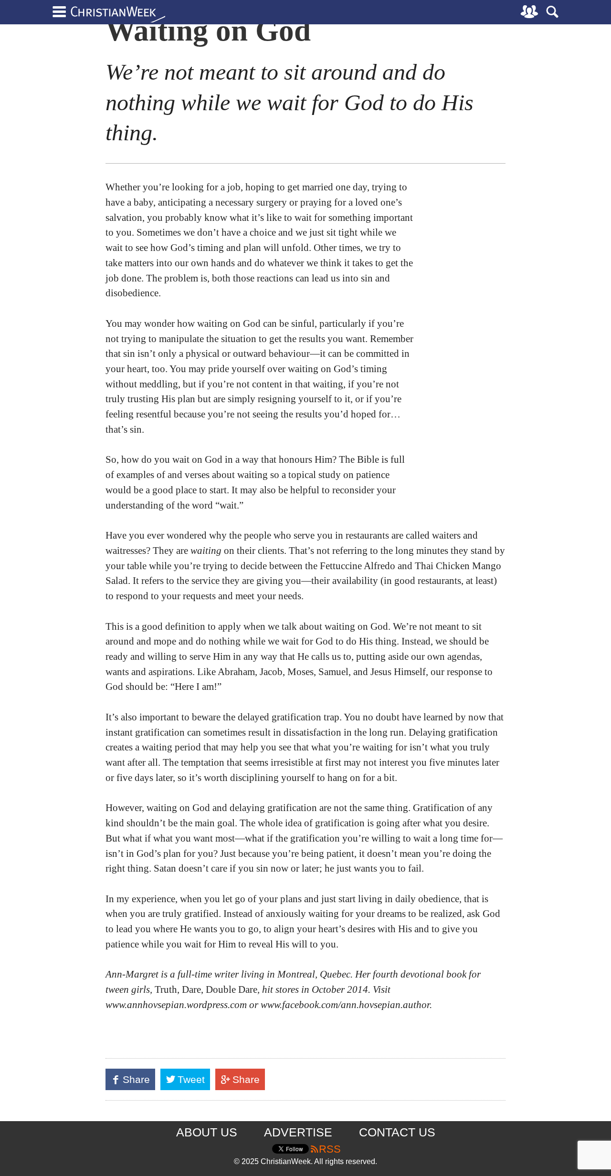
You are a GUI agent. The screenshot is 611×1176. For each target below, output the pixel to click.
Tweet (192, 1081)
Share (138, 1081)
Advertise (298, 1132)
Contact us (397, 1132)
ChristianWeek (118, 14)
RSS (329, 1149)
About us (206, 1132)
